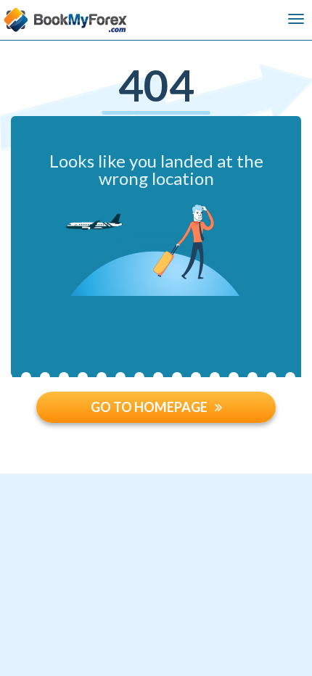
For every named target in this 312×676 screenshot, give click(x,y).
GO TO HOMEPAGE (149, 407)
